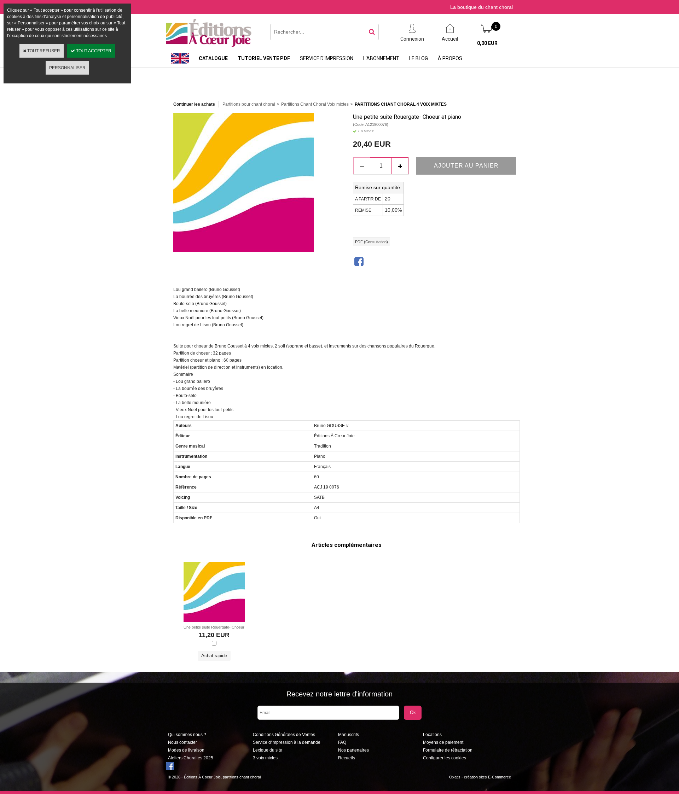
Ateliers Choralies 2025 (190, 757)
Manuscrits (348, 734)
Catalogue (213, 58)
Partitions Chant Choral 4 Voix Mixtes (401, 104)
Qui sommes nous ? (187, 734)
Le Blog (418, 58)
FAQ (342, 742)
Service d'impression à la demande (286, 742)
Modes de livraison (186, 750)
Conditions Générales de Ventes (284, 734)
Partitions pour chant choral (248, 104)
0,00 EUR (487, 43)
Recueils (346, 757)
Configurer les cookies (444, 757)
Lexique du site (267, 750)
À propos (450, 58)
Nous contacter (182, 742)
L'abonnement (381, 58)
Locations (432, 734)
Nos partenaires (353, 750)
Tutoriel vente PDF (264, 58)
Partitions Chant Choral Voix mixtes (315, 104)
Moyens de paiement (443, 742)
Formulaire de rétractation (447, 750)
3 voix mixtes (265, 757)
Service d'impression (326, 58)
